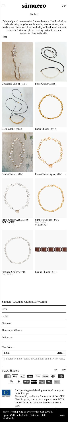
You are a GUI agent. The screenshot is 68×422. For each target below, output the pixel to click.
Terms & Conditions (34, 358)
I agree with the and (35, 358)
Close (62, 415)
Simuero (14, 370)
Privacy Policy (57, 358)
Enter (60, 353)
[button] (6, 6)
